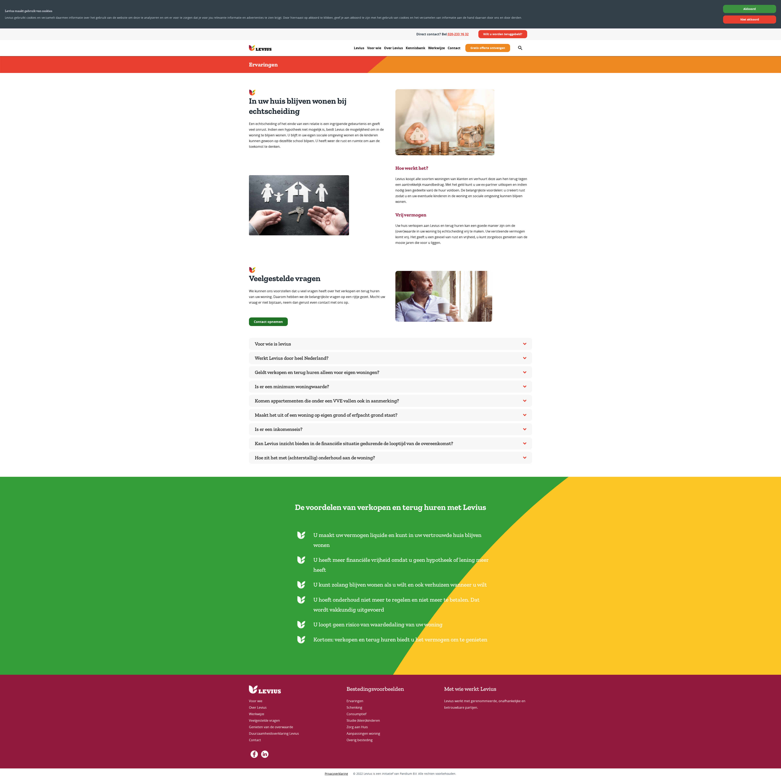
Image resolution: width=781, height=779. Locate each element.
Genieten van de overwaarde (271, 727)
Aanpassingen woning (363, 733)
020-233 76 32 (458, 34)
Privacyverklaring (336, 774)
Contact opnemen (268, 321)
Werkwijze (436, 48)
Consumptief (356, 714)
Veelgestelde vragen (264, 720)
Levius (359, 48)
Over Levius (393, 48)
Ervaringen (355, 701)
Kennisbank (415, 48)
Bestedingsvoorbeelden (375, 689)
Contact (454, 48)
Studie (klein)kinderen (363, 720)
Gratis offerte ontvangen (487, 48)
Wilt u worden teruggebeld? (502, 34)
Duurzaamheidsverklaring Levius (274, 733)
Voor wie (374, 48)
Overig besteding (360, 740)
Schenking (354, 707)
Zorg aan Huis (357, 727)
